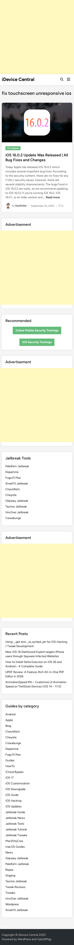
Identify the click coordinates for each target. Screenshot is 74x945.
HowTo (10, 766)
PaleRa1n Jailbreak (17, 466)
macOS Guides (15, 846)
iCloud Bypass (14, 772)
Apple (9, 720)
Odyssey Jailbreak (16, 500)
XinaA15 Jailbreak (16, 483)
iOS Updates (13, 148)
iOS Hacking (13, 800)
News (9, 852)
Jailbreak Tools (14, 823)
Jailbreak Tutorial (16, 829)
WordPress (24, 939)
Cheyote (11, 495)
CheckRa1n (12, 489)
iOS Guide (11, 795)
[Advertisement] (37, 37)
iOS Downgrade (15, 789)
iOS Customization (17, 783)
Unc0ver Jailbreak (16, 512)
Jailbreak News (15, 818)
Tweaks (10, 892)
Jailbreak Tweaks (16, 835)
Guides (9, 760)
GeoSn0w (21, 205)
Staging (10, 875)
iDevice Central (18, 79)
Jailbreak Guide (15, 812)
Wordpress (12, 904)
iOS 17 (9, 777)
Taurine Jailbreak (16, 506)
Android (10, 714)
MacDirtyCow (14, 841)
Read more (53, 197)
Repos (9, 869)
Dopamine (11, 472)
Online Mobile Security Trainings (37, 330)
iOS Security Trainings (37, 342)
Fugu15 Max (13, 477)
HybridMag (44, 939)
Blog (8, 726)
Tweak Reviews (15, 887)
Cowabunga (13, 518)
